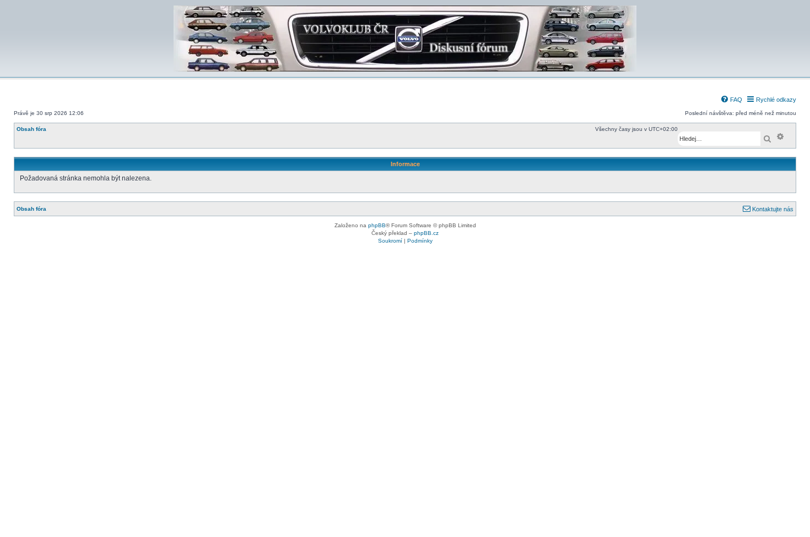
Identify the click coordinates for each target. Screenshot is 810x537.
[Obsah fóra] (405, 70)
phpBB (377, 225)
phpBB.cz (426, 233)
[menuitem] (731, 99)
